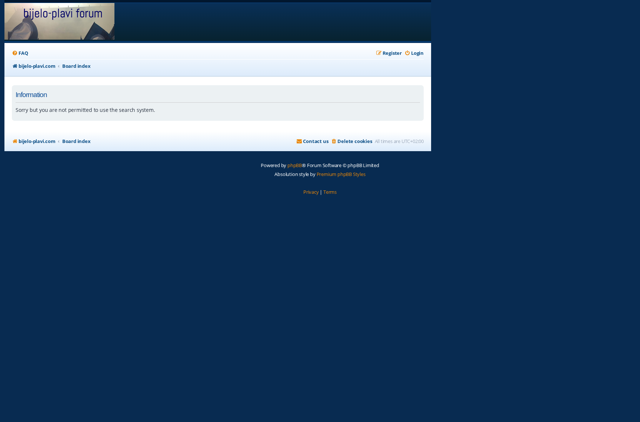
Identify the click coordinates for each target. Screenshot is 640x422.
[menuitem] (20, 53)
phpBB (294, 165)
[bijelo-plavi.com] (59, 22)
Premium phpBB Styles (341, 174)
